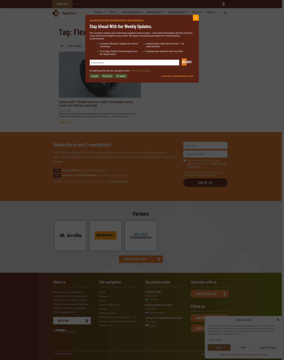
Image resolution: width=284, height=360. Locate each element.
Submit (185, 62)
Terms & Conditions (140, 70)
